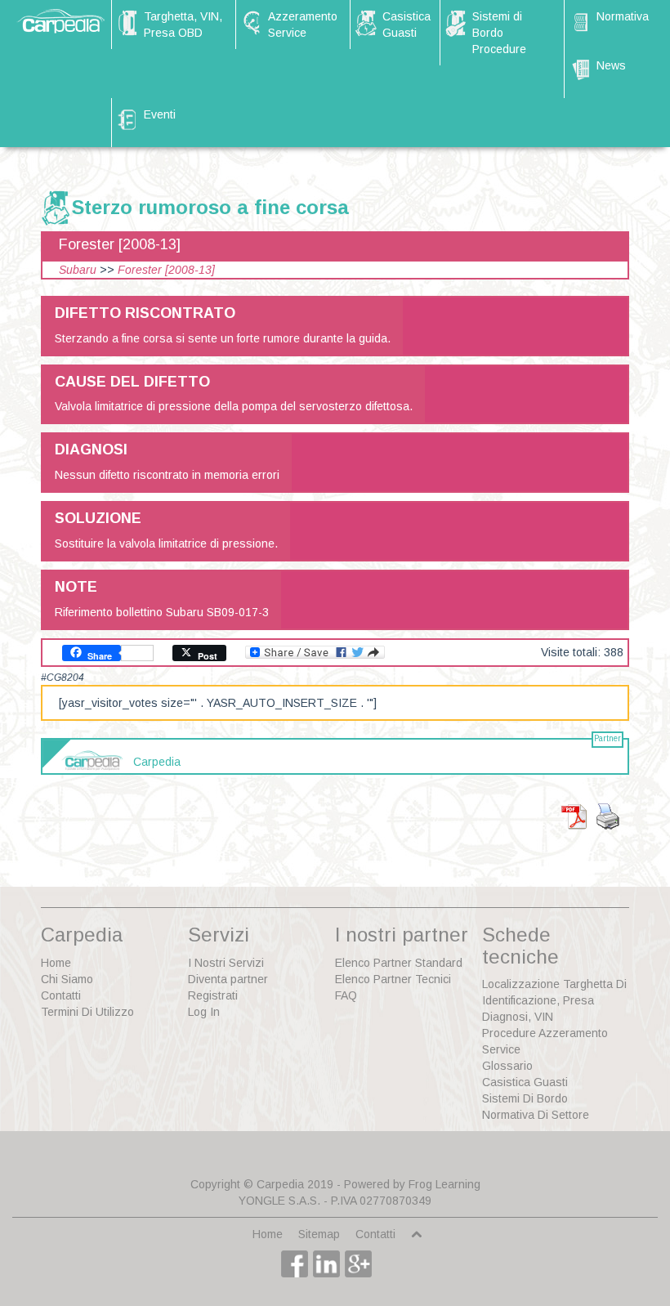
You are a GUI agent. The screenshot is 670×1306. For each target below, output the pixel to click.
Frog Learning (444, 1184)
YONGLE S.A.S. (279, 1200)
